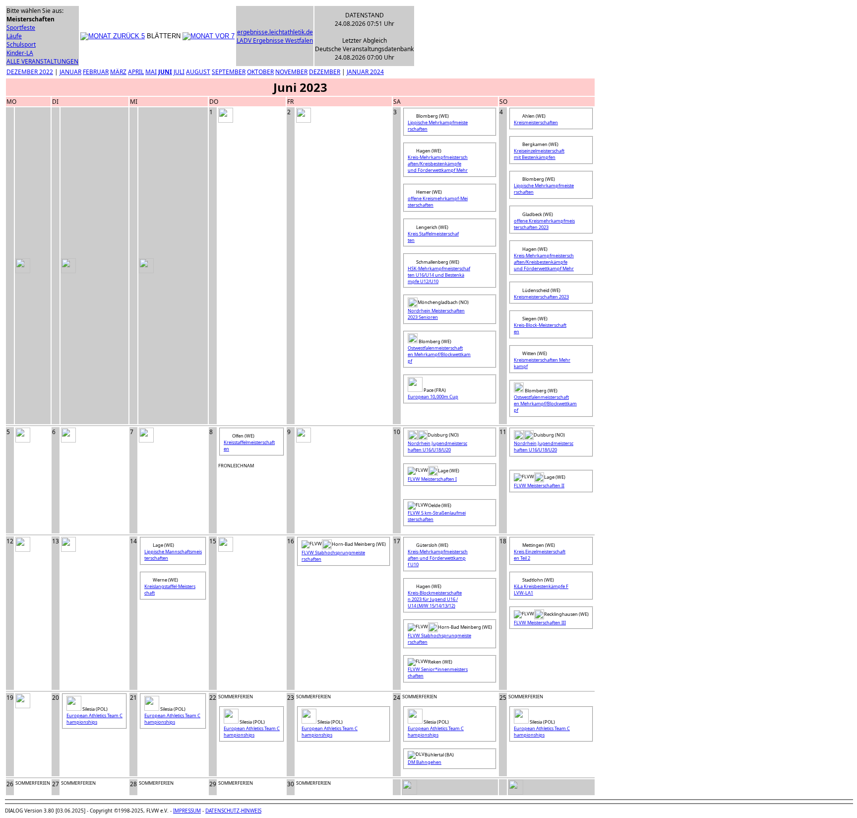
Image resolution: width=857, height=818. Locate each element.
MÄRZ (118, 72)
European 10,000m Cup (433, 396)
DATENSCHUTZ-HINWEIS (233, 810)
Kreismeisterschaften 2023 (541, 297)
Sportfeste (20, 27)
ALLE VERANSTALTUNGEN (42, 61)
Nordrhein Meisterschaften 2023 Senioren (436, 313)
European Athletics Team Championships (94, 718)
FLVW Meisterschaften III (540, 622)
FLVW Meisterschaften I (432, 479)
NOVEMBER (291, 72)
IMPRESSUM (187, 810)
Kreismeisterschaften (536, 122)
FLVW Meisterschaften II (539, 485)
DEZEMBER (324, 72)
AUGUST (198, 72)
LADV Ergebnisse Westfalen (275, 40)
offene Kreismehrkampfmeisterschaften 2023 (544, 224)
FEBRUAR (96, 72)
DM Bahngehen (424, 762)
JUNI (165, 72)
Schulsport (21, 44)
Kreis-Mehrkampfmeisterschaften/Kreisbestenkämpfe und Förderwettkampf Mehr (438, 163)
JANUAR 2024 (365, 72)
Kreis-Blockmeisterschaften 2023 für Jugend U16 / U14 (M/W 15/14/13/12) (435, 599)
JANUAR (70, 72)
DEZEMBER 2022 (29, 72)
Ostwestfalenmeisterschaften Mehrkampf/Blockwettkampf (439, 354)
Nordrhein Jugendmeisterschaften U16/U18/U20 (437, 446)
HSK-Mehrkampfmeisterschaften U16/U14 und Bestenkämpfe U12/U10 (439, 275)
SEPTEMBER (228, 72)
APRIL (136, 72)
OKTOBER (260, 72)
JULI (179, 72)
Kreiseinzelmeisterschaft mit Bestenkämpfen (539, 154)
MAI (151, 72)
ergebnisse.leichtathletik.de (275, 32)
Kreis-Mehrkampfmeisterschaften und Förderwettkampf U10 (438, 558)
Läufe (14, 36)
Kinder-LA (19, 53)
